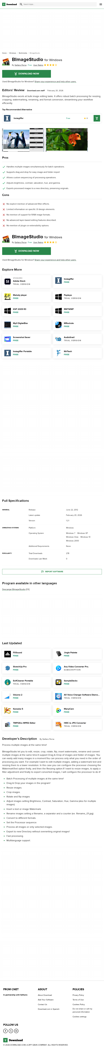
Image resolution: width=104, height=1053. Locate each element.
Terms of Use (78, 1000)
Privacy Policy (78, 995)
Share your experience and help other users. (55, 81)
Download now (28, 73)
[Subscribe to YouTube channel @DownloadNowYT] (16, 1031)
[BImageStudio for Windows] (6, 61)
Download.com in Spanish (48, 1009)
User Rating (38, 65)
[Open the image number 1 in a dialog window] (67, 140)
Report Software (54, 571)
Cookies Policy (79, 1004)
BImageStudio (37, 60)
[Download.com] (9, 4)
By (19, 65)
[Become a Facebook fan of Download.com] (5, 1031)
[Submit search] (21, 4)
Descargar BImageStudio (13, 589)
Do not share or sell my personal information (82, 1010)
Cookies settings (80, 1016)
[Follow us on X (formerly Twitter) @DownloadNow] (11, 1031)
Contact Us (42, 1004)
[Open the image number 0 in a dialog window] (23, 140)
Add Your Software (45, 1000)
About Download (45, 995)
